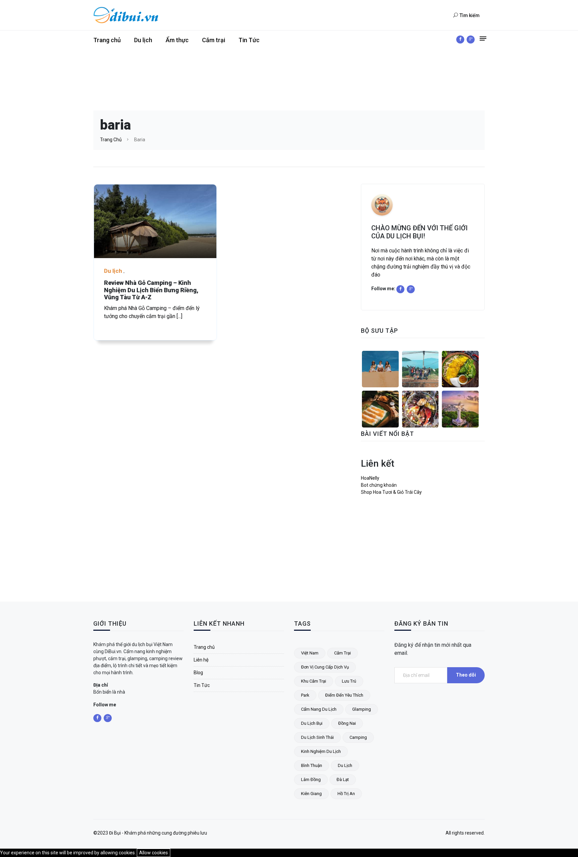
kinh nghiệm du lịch (321, 751)
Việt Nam (309, 652)
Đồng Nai (347, 723)
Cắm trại (213, 40)
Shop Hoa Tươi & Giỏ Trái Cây (391, 492)
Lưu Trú (349, 681)
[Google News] (471, 39)
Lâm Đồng (311, 779)
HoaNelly (370, 478)
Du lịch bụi (311, 723)
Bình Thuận (311, 765)
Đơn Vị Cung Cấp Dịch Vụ (325, 667)
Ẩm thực (177, 40)
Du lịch (143, 40)
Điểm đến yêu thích (344, 695)
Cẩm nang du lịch (318, 709)
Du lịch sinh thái (317, 737)
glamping (361, 709)
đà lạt (342, 779)
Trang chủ (107, 40)
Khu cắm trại (313, 681)
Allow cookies (153, 852)
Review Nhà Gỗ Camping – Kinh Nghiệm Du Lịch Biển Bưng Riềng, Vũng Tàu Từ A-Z (151, 290)
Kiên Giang (311, 793)
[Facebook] (460, 39)
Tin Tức (249, 40)
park (305, 695)
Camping (358, 737)
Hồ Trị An (346, 793)
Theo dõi (466, 675)
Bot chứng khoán (379, 485)
